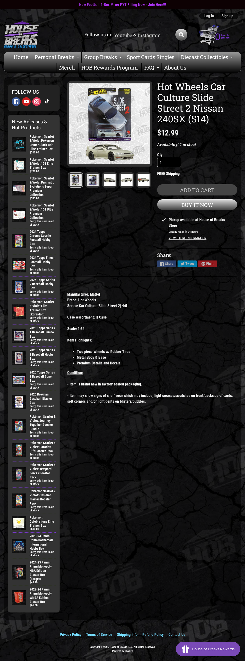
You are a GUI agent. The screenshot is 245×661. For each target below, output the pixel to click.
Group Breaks (103, 58)
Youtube (123, 35)
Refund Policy (153, 634)
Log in (209, 16)
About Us (175, 67)
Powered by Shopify (122, 651)
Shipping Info (127, 634)
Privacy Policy (70, 634)
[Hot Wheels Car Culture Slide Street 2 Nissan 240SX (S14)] (75, 180)
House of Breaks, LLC (121, 647)
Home (21, 57)
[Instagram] (36, 101)
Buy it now (197, 204)
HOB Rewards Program (109, 67)
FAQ (152, 68)
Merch (67, 67)
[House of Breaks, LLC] (22, 34)
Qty (159, 154)
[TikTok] (47, 101)
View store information (187, 238)
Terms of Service (99, 634)
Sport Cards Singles (150, 57)
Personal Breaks (57, 58)
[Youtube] (26, 101)
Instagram (149, 35)
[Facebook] (16, 101)
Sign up (227, 16)
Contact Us (176, 634)
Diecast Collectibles (207, 58)
